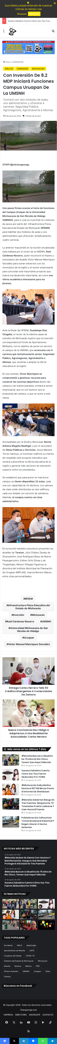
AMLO (19, 945)
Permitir (34, 13)
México (28, 966)
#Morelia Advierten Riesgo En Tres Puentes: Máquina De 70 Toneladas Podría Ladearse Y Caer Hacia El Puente (37, 804)
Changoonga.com (28, 1010)
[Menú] (3, 32)
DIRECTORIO (21, 1014)
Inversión (18, 614)
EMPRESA (8, 1014)
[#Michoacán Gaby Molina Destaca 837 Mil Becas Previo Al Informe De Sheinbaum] (10, 789)
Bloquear (22, 13)
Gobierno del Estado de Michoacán (19, 961)
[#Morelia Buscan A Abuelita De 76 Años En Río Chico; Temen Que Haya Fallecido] (10, 760)
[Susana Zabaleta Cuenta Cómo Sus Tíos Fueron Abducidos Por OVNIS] (10, 774)
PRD (38, 966)
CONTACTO (47, 1014)
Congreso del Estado (12, 956)
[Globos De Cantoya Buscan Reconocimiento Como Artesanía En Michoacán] (46, 925)
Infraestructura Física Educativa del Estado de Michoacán (29, 607)
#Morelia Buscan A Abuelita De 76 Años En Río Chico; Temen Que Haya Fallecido (37, 759)
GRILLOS (9, 68)
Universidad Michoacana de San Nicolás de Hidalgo (29, 629)
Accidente (8, 945)
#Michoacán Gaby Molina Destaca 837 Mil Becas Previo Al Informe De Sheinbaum (37, 788)
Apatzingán (31, 945)
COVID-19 (30, 956)
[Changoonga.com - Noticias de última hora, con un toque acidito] (12, 30)
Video (47, 971)
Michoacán (38, 614)
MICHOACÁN (38, 68)
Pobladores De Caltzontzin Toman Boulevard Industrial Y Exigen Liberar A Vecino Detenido (37, 822)
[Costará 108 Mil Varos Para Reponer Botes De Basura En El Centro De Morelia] (10, 925)
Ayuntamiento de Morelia (14, 950)
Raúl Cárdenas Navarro (20, 621)
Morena (18, 966)
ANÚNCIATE (34, 1014)
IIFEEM (29, 598)
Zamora (7, 976)
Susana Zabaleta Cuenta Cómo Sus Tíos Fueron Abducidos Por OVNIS (35, 773)
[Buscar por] (53, 32)
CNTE (31, 950)
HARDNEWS (17, 62)
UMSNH (46, 621)
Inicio (7, 62)
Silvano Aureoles (11, 971)
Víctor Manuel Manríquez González (29, 644)
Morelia (7, 966)
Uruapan (29, 637)
